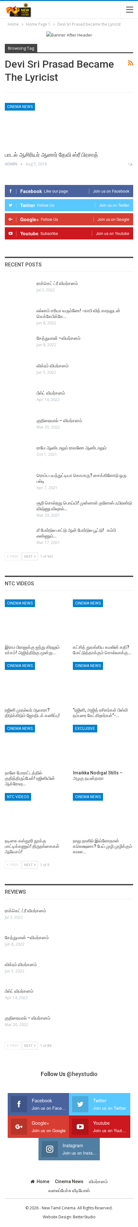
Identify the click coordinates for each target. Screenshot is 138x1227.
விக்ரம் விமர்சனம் (53, 365)
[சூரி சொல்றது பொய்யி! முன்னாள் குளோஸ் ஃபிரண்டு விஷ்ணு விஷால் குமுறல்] (18, 510)
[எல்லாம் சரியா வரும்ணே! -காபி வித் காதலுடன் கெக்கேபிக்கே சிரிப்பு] (18, 318)
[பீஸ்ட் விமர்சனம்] (18, 400)
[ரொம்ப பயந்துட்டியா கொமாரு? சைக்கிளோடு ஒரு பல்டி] (18, 482)
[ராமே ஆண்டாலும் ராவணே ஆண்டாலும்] (18, 455)
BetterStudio (84, 1217)
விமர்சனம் (98, 1181)
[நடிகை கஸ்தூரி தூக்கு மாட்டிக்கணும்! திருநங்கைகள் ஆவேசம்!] (35, 814)
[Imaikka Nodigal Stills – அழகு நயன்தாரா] (103, 746)
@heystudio (82, 1074)
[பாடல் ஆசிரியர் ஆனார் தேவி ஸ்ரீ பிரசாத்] (38, 124)
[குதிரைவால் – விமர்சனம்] (18, 428)
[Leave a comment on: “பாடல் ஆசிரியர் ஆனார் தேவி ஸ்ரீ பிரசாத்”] (130, 164)
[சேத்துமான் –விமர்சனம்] (18, 345)
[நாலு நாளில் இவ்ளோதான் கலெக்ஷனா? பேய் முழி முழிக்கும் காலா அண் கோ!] (103, 814)
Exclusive (85, 728)
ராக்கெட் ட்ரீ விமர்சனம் (57, 283)
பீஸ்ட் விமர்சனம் (51, 393)
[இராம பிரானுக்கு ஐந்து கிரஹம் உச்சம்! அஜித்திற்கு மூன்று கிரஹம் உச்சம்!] (35, 620)
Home (43, 1181)
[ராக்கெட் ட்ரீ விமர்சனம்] (18, 290)
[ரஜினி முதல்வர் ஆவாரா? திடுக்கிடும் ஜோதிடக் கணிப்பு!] (35, 683)
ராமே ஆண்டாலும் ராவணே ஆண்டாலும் (72, 447)
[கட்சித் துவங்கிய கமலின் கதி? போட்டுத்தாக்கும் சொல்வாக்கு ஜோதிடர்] (103, 620)
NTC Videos (18, 797)
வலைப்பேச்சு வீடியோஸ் (69, 1190)
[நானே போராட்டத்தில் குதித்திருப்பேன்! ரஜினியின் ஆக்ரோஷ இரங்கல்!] (35, 746)
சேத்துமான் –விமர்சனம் (59, 338)
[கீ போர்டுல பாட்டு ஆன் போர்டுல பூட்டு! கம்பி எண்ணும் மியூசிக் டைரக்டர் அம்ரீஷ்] (18, 537)
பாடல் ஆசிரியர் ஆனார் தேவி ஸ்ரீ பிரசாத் (51, 154)
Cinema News (20, 106)
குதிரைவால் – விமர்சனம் (59, 420)
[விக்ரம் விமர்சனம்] (18, 373)
